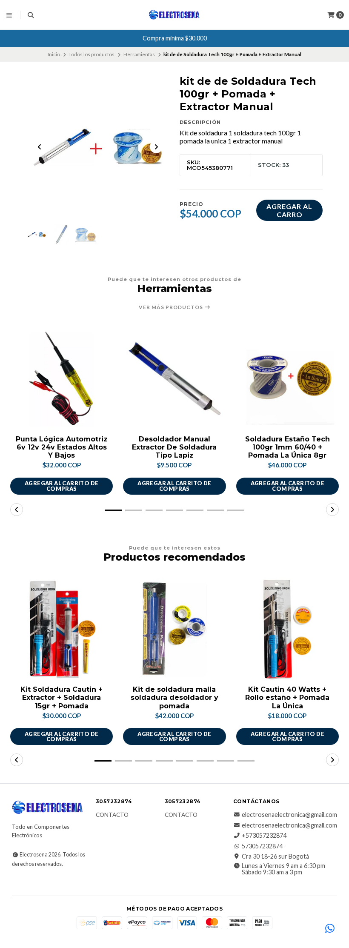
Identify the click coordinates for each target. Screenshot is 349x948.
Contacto (112, 815)
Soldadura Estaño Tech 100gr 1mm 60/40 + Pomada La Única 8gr (287, 447)
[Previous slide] (39, 146)
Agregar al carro (289, 210)
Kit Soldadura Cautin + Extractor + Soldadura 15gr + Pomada (61, 697)
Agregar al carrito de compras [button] (61, 486)
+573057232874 (264, 836)
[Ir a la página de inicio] (174, 15)
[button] (113, 510)
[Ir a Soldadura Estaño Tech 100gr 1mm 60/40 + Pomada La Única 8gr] (287, 378)
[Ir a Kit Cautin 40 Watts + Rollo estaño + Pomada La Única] (287, 629)
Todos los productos (91, 54)
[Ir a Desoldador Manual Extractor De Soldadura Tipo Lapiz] (174, 378)
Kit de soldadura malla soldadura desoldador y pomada (174, 697)
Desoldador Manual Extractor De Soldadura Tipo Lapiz (174, 447)
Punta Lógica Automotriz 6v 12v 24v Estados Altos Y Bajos (62, 447)
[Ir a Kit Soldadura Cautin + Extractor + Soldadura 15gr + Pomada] (61, 629)
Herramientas (139, 54)
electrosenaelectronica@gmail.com (289, 815)
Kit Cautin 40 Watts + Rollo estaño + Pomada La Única (287, 697)
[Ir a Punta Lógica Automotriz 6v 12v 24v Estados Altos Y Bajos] (61, 378)
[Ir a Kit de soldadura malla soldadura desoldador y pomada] (174, 629)
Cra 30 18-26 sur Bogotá (275, 856)
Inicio (54, 54)
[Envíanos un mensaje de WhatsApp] (329, 928)
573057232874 (262, 846)
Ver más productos (171, 307)
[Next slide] (156, 146)
